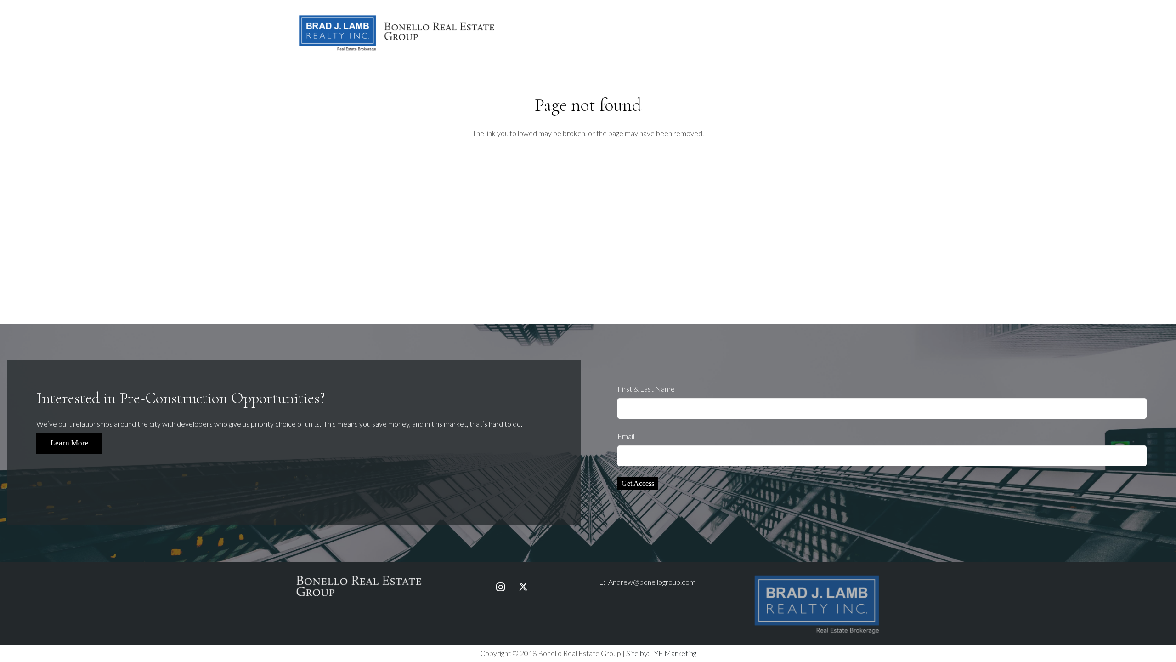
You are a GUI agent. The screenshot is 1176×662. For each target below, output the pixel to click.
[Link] (397, 32)
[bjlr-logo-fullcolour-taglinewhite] (817, 577)
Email (625, 436)
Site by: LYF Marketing (661, 653)
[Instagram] (500, 587)
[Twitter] (523, 587)
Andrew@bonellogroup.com (651, 581)
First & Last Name (646, 388)
